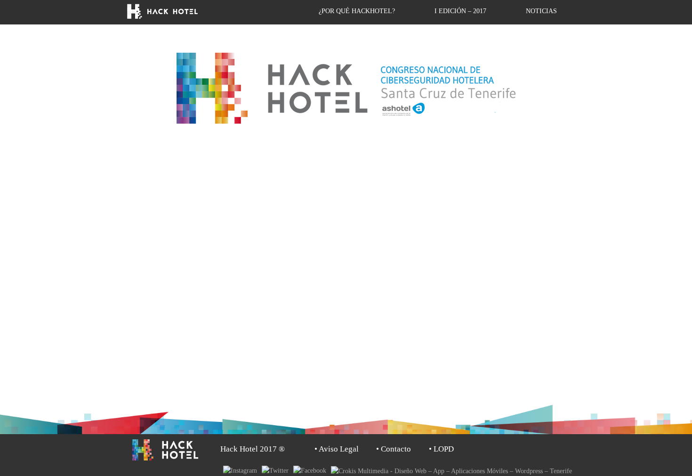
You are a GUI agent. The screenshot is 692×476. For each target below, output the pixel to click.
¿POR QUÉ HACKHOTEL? (357, 11)
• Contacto (393, 448)
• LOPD (441, 448)
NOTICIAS (541, 11)
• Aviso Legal (336, 448)
